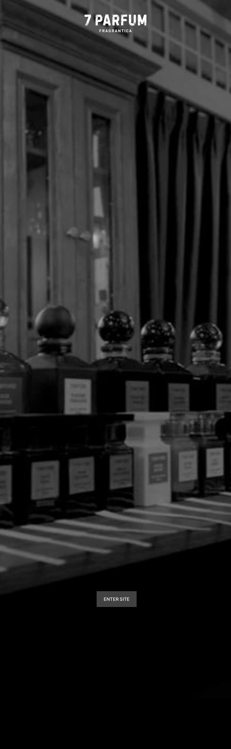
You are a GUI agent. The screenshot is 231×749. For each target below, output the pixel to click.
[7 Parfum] (115, 23)
